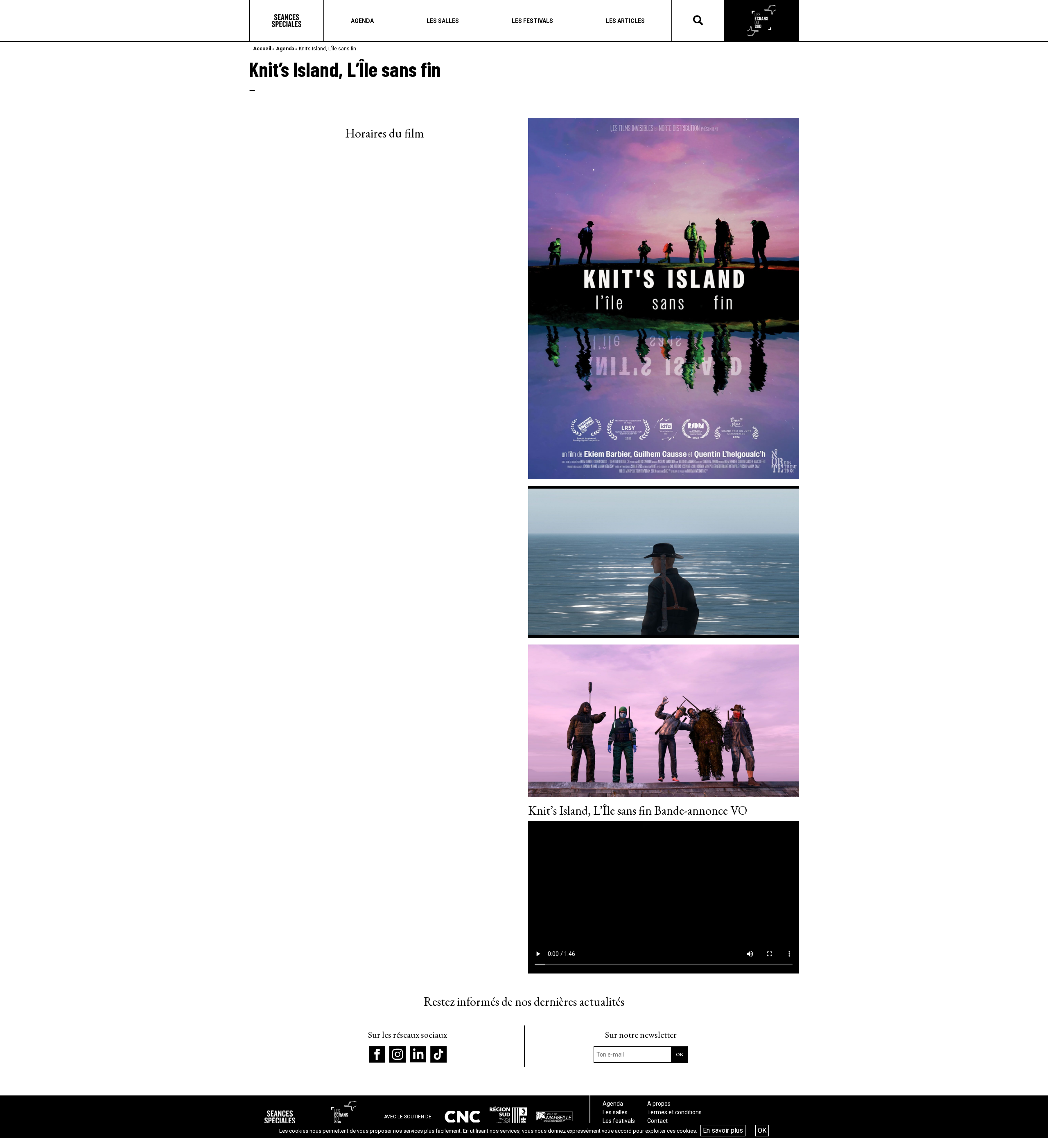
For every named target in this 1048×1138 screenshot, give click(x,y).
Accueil (262, 49)
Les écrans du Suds (761, 20)
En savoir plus (723, 1130)
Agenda (285, 49)
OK (762, 1130)
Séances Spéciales (286, 20)
